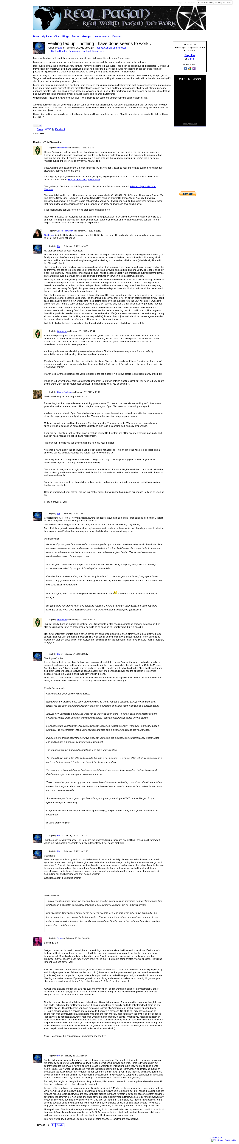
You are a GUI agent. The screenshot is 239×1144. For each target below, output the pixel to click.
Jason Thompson (65, 231)
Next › (60, 1125)
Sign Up (182, 2)
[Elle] (39, 53)
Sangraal (55, 1140)
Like (39, 125)
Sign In (191, 2)
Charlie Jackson (64, 392)
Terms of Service (199, 1140)
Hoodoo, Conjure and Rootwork (111, 47)
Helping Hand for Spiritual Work (84, 179)
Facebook (60, 129)
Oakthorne (62, 148)
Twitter (47, 129)
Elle (60, 47)
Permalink (46, 148)
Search (235, 2)
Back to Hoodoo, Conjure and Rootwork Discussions (77, 51)
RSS (35, 1131)
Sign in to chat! (215, 1138)
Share (40, 129)
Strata (60, 938)
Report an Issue (181, 1140)
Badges (167, 1140)
